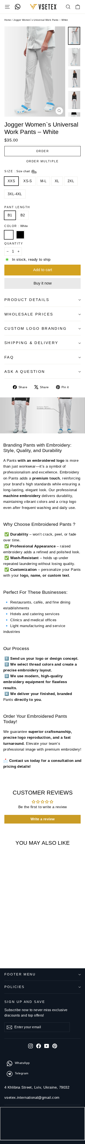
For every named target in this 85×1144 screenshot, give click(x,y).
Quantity (13, 243)
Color (16, 226)
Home (7, 20)
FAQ (9, 357)
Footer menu (20, 974)
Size (17, 171)
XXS (11, 181)
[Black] (21, 236)
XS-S (27, 181)
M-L (43, 181)
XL (57, 181)
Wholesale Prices (28, 314)
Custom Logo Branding (35, 329)
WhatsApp (22, 1063)
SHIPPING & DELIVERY (31, 343)
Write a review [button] (43, 819)
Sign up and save (24, 1002)
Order (42, 151)
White (8, 234)
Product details (26, 300)
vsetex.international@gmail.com (32, 1098)
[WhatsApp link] (17, 7)
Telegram (21, 1073)
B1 (10, 215)
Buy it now (43, 283)
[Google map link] (42, 1124)
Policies (14, 987)
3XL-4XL (15, 194)
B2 (22, 215)
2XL (71, 181)
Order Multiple (42, 161)
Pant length (17, 207)
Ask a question (24, 372)
